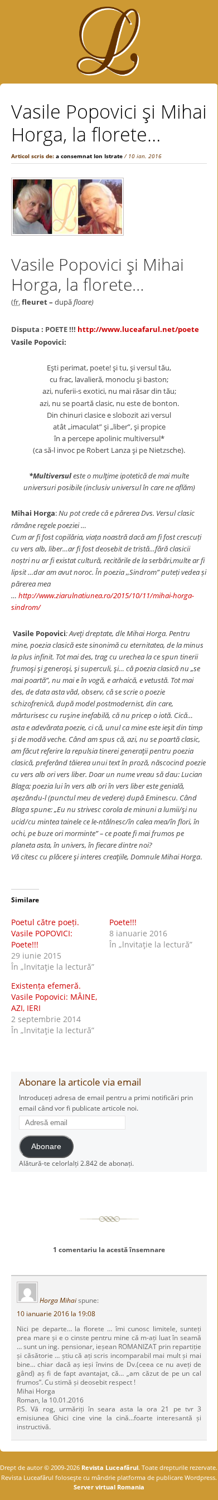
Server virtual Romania (109, 1487)
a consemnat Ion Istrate (89, 156)
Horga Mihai (58, 1300)
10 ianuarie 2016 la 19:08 (56, 1313)
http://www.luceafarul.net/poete (138, 329)
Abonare (46, 1146)
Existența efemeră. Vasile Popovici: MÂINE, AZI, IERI (54, 996)
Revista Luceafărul (109, 1467)
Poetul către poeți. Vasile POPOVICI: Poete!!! (45, 933)
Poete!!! (123, 922)
